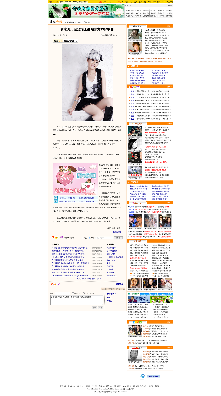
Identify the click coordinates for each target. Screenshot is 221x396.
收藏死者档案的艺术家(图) (158, 48)
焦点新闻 (146, 352)
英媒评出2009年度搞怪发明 (159, 354)
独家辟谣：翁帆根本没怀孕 (161, 266)
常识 (132, 103)
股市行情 (153, 10)
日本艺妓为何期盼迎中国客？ (161, 116)
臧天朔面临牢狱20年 (151, 160)
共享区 (131, 212)
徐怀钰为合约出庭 (150, 290)
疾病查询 (161, 10)
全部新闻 (150, 386)
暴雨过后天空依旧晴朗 (155, 369)
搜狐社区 (137, 322)
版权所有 (131, 389)
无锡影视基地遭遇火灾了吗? (160, 94)
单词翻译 (146, 16)
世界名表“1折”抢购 (136, 75)
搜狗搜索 (57, 237)
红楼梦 (167, 207)
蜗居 (163, 133)
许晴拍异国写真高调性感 (158, 329)
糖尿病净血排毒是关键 (137, 83)
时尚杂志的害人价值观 (157, 40)
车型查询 (153, 16)
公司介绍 (135, 386)
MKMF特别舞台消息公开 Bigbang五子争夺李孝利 (71, 276)
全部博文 (158, 386)
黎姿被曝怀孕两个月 (135, 290)
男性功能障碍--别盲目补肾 (161, 191)
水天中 (147, 33)
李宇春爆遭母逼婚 (135, 234)
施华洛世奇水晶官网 (115, 257)
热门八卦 (146, 326)
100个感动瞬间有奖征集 (138, 266)
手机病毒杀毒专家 (141, 212)
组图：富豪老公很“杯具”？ (139, 255)
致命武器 (158, 135)
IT (123, 2)
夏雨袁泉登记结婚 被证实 (153, 157)
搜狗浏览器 (130, 13)
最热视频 (138, 124)
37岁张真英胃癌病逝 (135, 151)
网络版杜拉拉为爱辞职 (159, 263)
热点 (132, 113)
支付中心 (80, 386)
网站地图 (143, 386)
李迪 (146, 53)
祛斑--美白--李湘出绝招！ (160, 194)
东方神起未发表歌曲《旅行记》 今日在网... (69, 266)
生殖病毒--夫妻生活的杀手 (161, 186)
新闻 (79, 22)
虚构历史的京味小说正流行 (158, 38)
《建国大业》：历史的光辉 (159, 331)
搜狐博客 (137, 26)
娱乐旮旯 (146, 357)
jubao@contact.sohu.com (119, 392)
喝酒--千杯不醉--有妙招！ (160, 199)
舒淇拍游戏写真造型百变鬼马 (162, 271)
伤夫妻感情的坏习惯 (137, 191)
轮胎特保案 (165, 58)
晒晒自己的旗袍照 (141, 369)
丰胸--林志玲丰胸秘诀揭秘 (139, 186)
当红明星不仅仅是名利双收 (159, 357)
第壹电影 (146, 331)
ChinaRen (67, 2)
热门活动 (131, 341)
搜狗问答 (134, 87)
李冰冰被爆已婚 (150, 228)
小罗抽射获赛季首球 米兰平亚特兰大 (157, 167)
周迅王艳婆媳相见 (150, 234)
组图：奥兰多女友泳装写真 (161, 250)
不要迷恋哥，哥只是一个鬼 (159, 352)
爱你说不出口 (112, 276)
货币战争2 (165, 209)
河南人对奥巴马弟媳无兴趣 (160, 35)
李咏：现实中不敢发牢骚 (140, 273)
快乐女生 (151, 62)
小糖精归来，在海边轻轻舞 (159, 362)
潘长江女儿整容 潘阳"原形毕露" (155, 149)
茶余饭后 (137, 241)
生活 (132, 100)
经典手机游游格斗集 (154, 212)
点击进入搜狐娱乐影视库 (138, 268)
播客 (145, 2)
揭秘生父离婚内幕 (165, 228)
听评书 (131, 207)
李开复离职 (157, 58)
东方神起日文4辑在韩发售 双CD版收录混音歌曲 (71, 263)
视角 (132, 97)
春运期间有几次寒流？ (143, 100)
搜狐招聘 (87, 386)
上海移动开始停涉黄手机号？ (161, 110)
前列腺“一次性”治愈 (158, 80)
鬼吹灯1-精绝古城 (141, 209)
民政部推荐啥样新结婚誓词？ (161, 113)
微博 (158, 2)
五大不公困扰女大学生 (143, 110)
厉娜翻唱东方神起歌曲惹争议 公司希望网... (69, 269)
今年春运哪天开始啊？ (143, 119)
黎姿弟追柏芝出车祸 (165, 290)
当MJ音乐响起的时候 (161, 276)
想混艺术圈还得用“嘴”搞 (159, 43)
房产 (131, 2)
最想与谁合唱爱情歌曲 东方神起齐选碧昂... (69, 272)
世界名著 (150, 209)
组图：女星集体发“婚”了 (160, 255)
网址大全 (169, 10)
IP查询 (169, 13)
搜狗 (85, 2)
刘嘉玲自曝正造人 (150, 237)
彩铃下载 (110, 266)
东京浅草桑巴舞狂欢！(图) (139, 260)
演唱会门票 (111, 254)
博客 (154, 2)
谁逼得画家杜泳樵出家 (158, 33)
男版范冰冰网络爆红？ (143, 113)
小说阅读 (169, 16)
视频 (140, 2)
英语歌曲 (110, 272)
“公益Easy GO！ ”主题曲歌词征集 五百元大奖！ (151, 341)
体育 (104, 2)
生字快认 (146, 13)
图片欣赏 (138, 16)
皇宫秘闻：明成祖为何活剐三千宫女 (157, 138)
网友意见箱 (153, 376)
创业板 (136, 62)
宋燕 (146, 40)
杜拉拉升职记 (151, 207)
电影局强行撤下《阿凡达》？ (161, 119)
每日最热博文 (140, 58)
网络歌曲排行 (112, 248)
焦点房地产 (80, 2)
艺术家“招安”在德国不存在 (158, 53)
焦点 (132, 94)
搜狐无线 (138, 203)
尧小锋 (147, 45)
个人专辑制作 (112, 251)
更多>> (170, 5)
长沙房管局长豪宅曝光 (143, 106)
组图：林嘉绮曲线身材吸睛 (139, 248)
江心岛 (147, 43)
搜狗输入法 (130, 10)
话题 (132, 110)
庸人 (146, 38)
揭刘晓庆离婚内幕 (150, 232)
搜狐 (61, 2)
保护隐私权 (117, 386)
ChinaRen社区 (137, 347)
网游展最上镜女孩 (135, 54)
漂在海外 (131, 366)
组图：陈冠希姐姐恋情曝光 (139, 250)
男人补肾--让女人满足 (159, 70)
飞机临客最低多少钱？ (143, 103)
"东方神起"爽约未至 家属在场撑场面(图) (68, 257)
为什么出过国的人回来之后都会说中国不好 (149, 366)
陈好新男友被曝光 (165, 237)
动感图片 (110, 269)
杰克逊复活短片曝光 (135, 164)
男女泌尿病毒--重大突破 (160, 73)
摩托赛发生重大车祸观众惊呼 (162, 260)
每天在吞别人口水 (135, 362)
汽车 (126, 2)
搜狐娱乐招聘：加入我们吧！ (162, 268)
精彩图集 (131, 343)
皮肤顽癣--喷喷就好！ (159, 75)
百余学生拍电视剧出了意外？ (161, 100)
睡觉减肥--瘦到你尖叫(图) (138, 189)
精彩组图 (146, 334)
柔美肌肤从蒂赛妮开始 (137, 80)
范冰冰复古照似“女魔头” (158, 336)
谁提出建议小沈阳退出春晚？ (161, 106)
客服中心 (102, 386)
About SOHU (127, 386)
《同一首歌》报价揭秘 (140, 276)
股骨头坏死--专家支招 (159, 83)
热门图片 (146, 336)
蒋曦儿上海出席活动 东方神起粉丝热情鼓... (69, 254)
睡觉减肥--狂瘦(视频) (137, 70)
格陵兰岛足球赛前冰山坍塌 (154, 177)
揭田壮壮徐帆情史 (135, 228)
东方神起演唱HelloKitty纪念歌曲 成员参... (68, 260)
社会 (132, 119)
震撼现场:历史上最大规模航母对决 (156, 143)
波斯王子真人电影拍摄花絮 (139, 271)
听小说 (131, 209)
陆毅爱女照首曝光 (165, 234)
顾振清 (147, 51)
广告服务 (94, 386)
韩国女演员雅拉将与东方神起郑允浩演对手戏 (69, 248)
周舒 (146, 48)
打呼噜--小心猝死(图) (137, 73)
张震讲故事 (160, 207)
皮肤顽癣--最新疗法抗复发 (161, 189)
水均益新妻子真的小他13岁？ (161, 91)
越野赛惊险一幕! (134, 178)
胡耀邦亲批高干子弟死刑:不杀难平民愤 (158, 140)
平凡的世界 (157, 209)
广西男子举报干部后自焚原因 (159, 97)
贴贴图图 (146, 354)
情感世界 (146, 359)
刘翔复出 (149, 58)
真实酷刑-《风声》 (134, 138)
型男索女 (146, 362)
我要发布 (119, 284)
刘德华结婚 (158, 62)
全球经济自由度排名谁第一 (160, 103)
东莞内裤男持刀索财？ (143, 116)
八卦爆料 (146, 329)
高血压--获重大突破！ (159, 78)
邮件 (149, 2)
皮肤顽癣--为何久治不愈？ (139, 196)
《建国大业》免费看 (151, 154)
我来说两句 (105, 35)
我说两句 (170, 2)
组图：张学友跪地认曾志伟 (161, 248)
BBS (163, 2)
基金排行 (153, 13)
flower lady (111, 260)
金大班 (163, 135)
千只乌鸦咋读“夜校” (142, 97)
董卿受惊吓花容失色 (157, 326)
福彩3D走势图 (166, 212)
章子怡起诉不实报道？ (143, 91)
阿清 (108, 263)
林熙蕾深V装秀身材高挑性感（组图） (148, 343)
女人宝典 (161, 16)
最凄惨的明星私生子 (135, 337)
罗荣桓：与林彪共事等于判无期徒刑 (157, 130)
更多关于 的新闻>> (90, 279)
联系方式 (109, 386)
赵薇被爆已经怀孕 (135, 232)
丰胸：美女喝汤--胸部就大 (161, 196)
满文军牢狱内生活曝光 (162, 273)
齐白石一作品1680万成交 (159, 45)
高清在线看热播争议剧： (153, 133)
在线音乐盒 (130, 16)
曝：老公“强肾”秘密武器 (138, 199)
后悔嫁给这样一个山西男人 (159, 359)
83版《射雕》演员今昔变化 (139, 263)
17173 (73, 2)
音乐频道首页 (69, 22)
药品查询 (161, 13)
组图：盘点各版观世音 (159, 253)
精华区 (109, 298)
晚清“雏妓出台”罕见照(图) (160, 258)
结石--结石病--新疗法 (137, 78)
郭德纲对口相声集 (141, 207)
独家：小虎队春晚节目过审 (161, 245)
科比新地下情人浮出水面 (153, 172)
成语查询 (146, 10)
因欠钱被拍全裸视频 (135, 41)
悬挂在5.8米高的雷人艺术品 (160, 51)
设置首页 (63, 386)
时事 (132, 116)
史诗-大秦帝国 (149, 135)
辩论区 (109, 301)
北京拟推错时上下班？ (143, 94)
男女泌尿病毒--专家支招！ (139, 194)
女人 (135, 2)
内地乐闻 (87, 22)
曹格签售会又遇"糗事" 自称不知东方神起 (68, 251)
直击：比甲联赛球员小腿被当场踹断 (157, 175)
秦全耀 (147, 35)
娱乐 (112, 2)
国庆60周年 (143, 62)
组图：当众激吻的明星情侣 (139, 253)
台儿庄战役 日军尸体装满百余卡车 (156, 127)
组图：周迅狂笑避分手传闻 (139, 245)
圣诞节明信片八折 (135, 237)
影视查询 (138, 10)
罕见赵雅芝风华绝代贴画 (158, 334)
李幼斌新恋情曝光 (165, 232)
